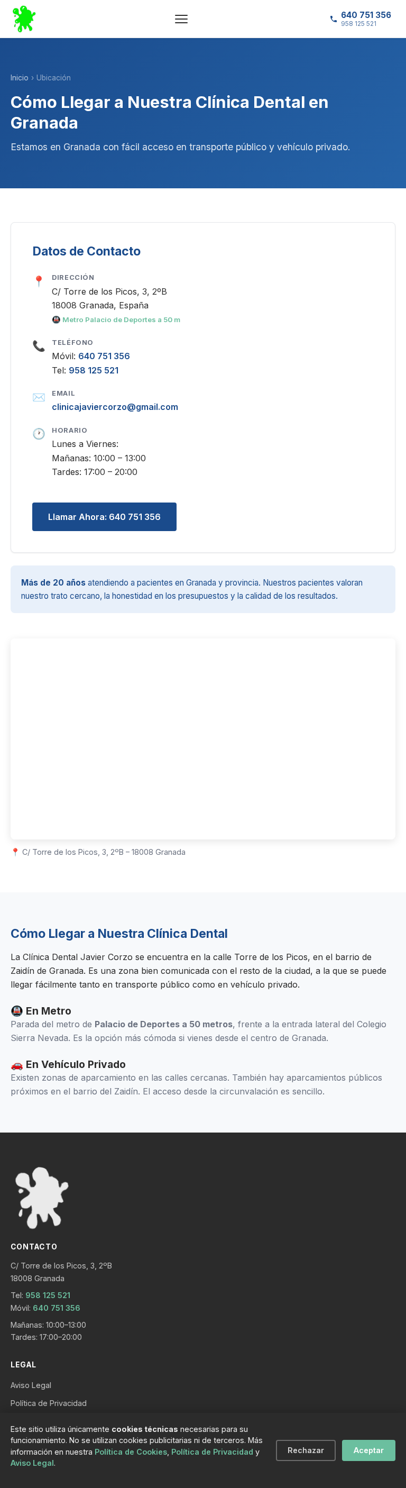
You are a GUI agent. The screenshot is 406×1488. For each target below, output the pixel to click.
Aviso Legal (31, 1385)
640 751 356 (104, 356)
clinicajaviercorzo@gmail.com (115, 406)
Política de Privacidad (49, 1403)
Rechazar (306, 1450)
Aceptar (369, 1450)
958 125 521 (93, 370)
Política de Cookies (131, 1451)
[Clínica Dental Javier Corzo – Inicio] (24, 19)
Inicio (20, 78)
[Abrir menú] (181, 19)
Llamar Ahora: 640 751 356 (104, 517)
